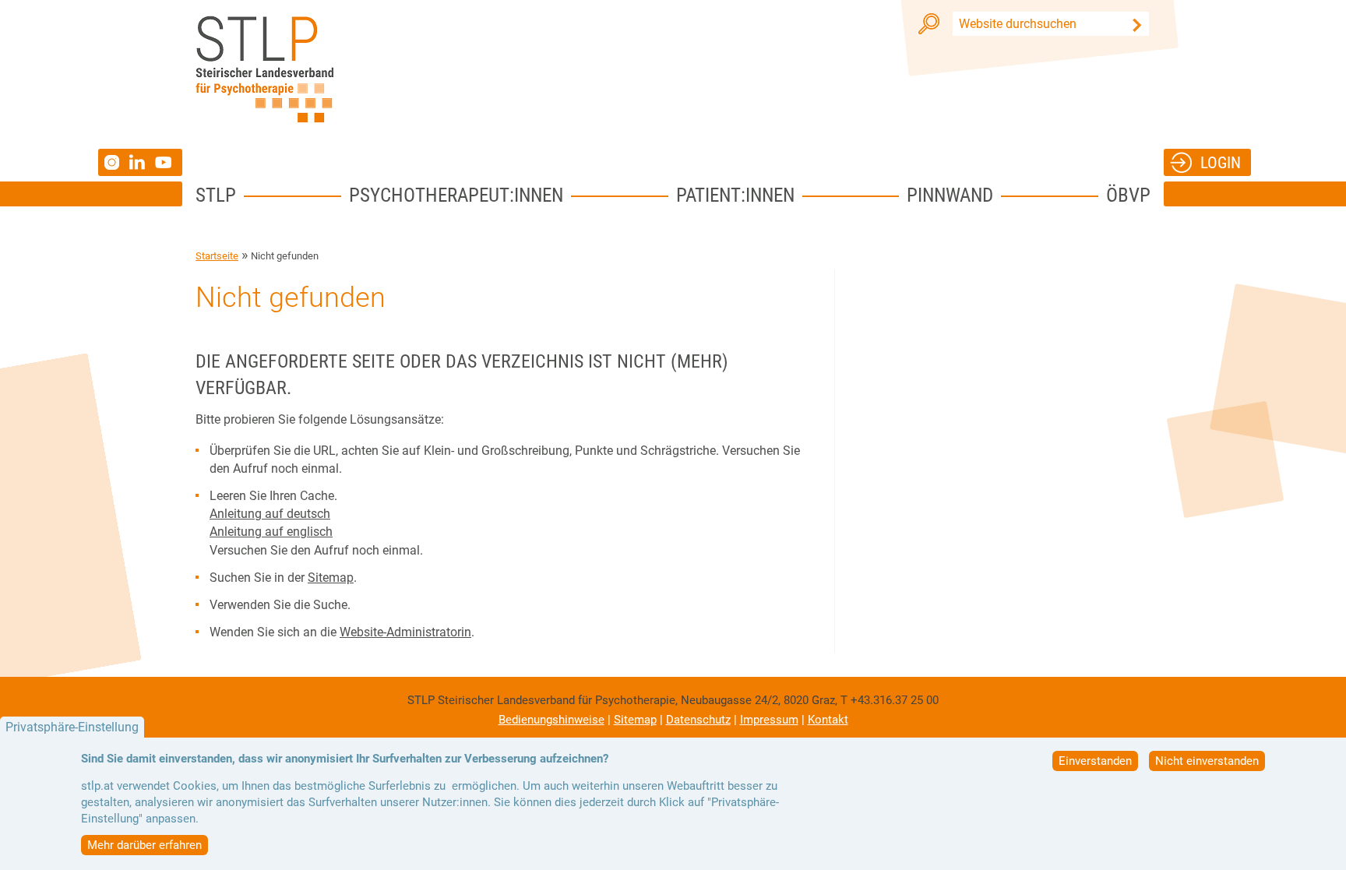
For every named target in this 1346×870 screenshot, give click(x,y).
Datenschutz (698, 720)
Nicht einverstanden (1207, 761)
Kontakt (828, 720)
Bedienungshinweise (551, 720)
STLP (216, 195)
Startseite (217, 256)
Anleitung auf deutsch (270, 513)
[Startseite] (264, 69)
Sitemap (331, 577)
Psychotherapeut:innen (456, 195)
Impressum (769, 720)
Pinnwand (950, 195)
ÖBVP (1128, 195)
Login (1220, 162)
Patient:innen (735, 195)
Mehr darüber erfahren (144, 845)
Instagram (113, 162)
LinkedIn (142, 162)
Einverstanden (1095, 761)
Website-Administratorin (405, 632)
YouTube (165, 162)
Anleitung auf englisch (271, 531)
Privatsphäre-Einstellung (72, 727)
